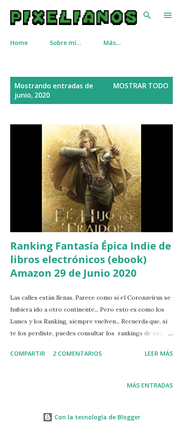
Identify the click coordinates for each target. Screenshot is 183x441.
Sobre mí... (65, 43)
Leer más (159, 353)
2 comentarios (77, 353)
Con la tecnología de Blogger (96, 417)
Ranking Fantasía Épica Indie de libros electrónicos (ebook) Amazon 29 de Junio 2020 (90, 259)
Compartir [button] (27, 353)
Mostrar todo (141, 85)
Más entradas (150, 385)
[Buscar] (147, 15)
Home (19, 43)
